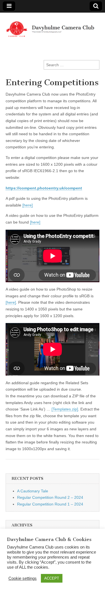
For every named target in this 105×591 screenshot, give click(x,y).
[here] (35, 222)
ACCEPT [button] (51, 578)
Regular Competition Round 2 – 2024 (50, 497)
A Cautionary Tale (32, 491)
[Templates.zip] (65, 409)
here (28, 205)
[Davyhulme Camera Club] (52, 26)
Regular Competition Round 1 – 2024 (50, 504)
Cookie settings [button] (22, 578)
